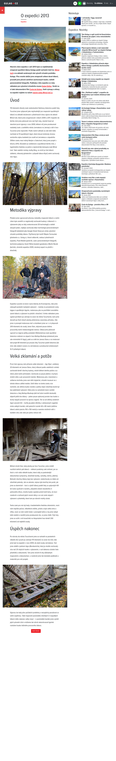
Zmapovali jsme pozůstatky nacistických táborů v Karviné (96, 192)
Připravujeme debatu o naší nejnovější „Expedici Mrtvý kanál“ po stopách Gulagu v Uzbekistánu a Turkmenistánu (96, 50)
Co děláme (98, 3)
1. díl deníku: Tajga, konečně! (92, 18)
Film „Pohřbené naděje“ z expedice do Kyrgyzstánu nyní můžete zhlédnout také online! (96, 94)
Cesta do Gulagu (36, 89)
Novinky (90, 3)
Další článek (35, 631)
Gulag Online (47, 86)
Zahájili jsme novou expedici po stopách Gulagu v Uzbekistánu (95, 80)
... (110, 210)
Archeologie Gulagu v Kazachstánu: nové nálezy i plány (96, 109)
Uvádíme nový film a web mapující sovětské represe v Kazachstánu (94, 178)
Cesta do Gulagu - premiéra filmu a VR (95, 204)
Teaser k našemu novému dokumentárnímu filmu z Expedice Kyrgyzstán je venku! (97, 122)
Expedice (73, 30)
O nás (106, 3)
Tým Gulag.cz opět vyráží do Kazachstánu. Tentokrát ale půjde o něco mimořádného (96, 35)
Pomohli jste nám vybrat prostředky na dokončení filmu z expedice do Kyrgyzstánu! (95, 150)
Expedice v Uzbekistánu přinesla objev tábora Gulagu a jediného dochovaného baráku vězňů (95, 65)
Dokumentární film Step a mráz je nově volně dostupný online (95, 136)
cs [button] (110, 3)
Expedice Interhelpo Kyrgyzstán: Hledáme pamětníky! (96, 165)
